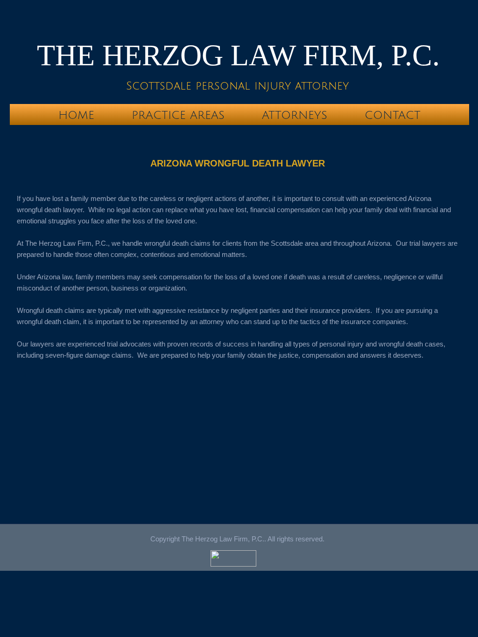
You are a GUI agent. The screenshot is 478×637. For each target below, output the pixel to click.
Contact (393, 115)
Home (76, 115)
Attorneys (294, 115)
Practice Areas (178, 115)
